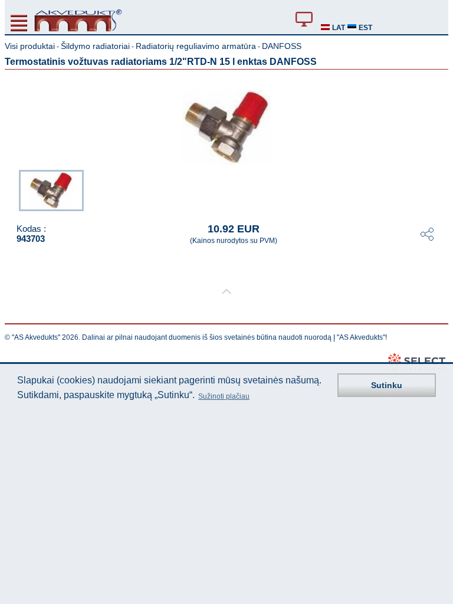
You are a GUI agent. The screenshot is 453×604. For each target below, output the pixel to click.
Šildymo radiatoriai (95, 46)
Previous (13, 189)
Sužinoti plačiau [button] (224, 396)
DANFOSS (281, 46)
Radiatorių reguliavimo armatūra (196, 46)
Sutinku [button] (386, 385)
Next (440, 189)
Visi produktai (30, 46)
